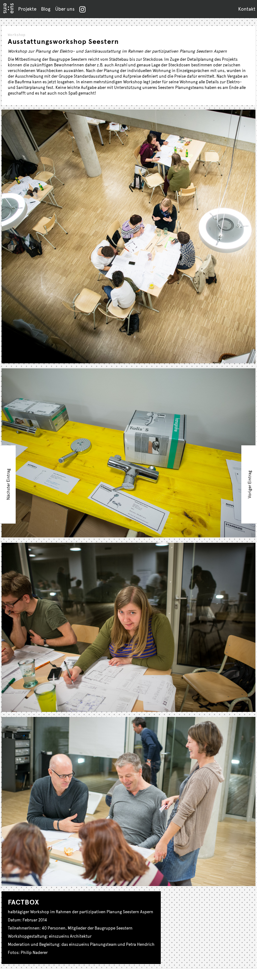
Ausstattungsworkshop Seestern (63, 41)
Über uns (65, 8)
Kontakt (246, 8)
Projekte (27, 8)
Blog (45, 8)
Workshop (16, 35)
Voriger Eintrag (249, 484)
